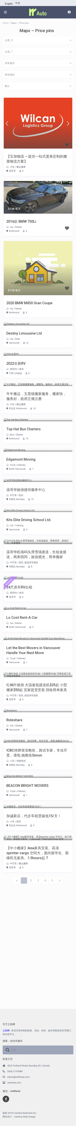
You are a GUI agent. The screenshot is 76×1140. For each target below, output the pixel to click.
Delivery (21, 465)
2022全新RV (16, 363)
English (9, 3)
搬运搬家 (21, 167)
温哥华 (12, 170)
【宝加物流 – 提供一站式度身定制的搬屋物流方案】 (36, 158)
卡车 (12, 167)
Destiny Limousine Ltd (24, 333)
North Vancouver (17, 469)
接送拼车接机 (31, 562)
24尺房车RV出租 (19, 587)
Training (19, 525)
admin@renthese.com (18, 1077)
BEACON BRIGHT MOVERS (27, 785)
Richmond (14, 231)
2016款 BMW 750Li (21, 221)
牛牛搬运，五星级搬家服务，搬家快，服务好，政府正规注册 (36, 396)
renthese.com (14, 1082)
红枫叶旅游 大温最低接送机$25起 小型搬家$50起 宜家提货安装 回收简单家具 (36, 687)
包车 (21, 495)
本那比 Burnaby (17, 499)
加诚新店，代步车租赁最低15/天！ (33, 816)
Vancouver (14, 342)
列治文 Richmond (18, 408)
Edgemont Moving (21, 459)
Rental (18, 227)
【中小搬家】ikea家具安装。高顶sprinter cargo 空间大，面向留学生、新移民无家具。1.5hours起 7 (37, 853)
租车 (21, 369)
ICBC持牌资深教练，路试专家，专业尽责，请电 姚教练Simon (36, 752)
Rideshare (14, 720)
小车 (12, 761)
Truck (13, 465)
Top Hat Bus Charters (23, 429)
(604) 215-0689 (14, 1071)
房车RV (13, 369)
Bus (12, 434)
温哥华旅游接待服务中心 (25, 490)
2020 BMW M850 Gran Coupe (29, 303)
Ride (17, 339)
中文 (17, 3)
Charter (19, 434)
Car (11, 227)
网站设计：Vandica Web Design (19, 1116)
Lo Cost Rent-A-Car (21, 617)
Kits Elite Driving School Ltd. (28, 520)
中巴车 (13, 495)
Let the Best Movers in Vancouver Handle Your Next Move (33, 650)
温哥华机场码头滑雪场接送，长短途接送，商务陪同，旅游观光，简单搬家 (36, 554)
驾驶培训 (21, 761)
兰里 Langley (15, 373)
